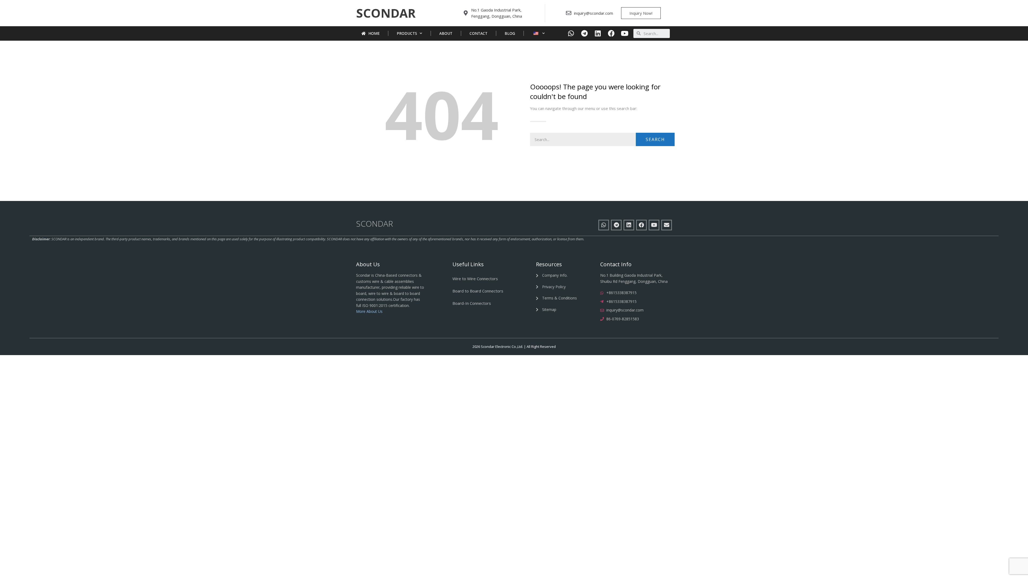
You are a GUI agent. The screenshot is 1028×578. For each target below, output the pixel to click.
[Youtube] (624, 33)
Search (655, 139)
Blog (510, 33)
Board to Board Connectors (477, 291)
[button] (385, 13)
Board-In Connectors (471, 303)
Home (374, 33)
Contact (478, 33)
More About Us (369, 311)
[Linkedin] (598, 33)
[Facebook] (611, 33)
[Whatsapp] (571, 33)
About (445, 33)
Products (407, 33)
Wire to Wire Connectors (475, 278)
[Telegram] (584, 33)
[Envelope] (666, 225)
